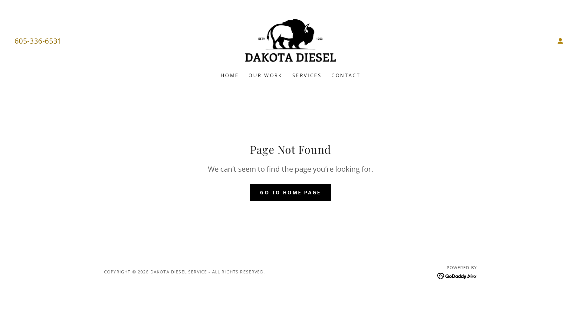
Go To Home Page (290, 192)
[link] (290, 40)
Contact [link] (345, 75)
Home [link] (230, 75)
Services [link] (307, 75)
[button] (560, 41)
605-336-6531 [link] (38, 41)
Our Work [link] (265, 75)
